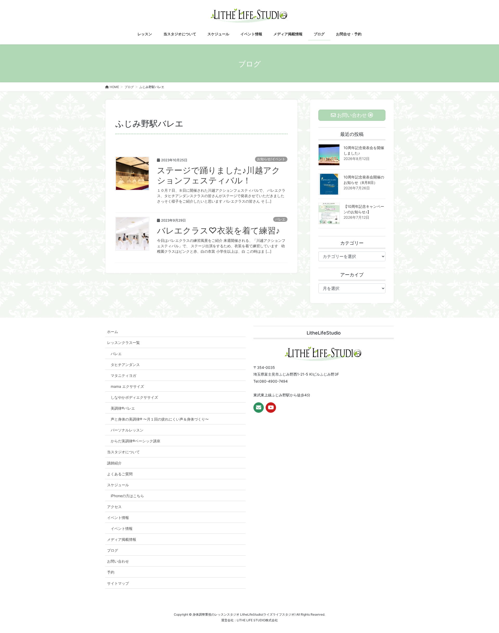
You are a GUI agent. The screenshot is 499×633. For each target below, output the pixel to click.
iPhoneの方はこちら (127, 496)
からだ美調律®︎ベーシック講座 (135, 441)
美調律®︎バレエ (123, 408)
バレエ (280, 219)
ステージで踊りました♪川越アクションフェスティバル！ (218, 175)
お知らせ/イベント (271, 159)
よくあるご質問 (120, 474)
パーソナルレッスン (127, 430)
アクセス (114, 506)
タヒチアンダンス (125, 364)
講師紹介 (114, 463)
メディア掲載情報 (121, 539)
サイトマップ (118, 583)
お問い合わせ (118, 561)
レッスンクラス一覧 (123, 342)
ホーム (112, 331)
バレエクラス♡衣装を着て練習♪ (218, 230)
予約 (110, 572)
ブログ (112, 550)
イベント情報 (118, 517)
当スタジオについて (123, 452)
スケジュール (118, 485)
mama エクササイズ (127, 386)
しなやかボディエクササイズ (134, 397)
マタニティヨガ (123, 375)
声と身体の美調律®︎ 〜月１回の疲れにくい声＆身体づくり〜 (160, 419)
